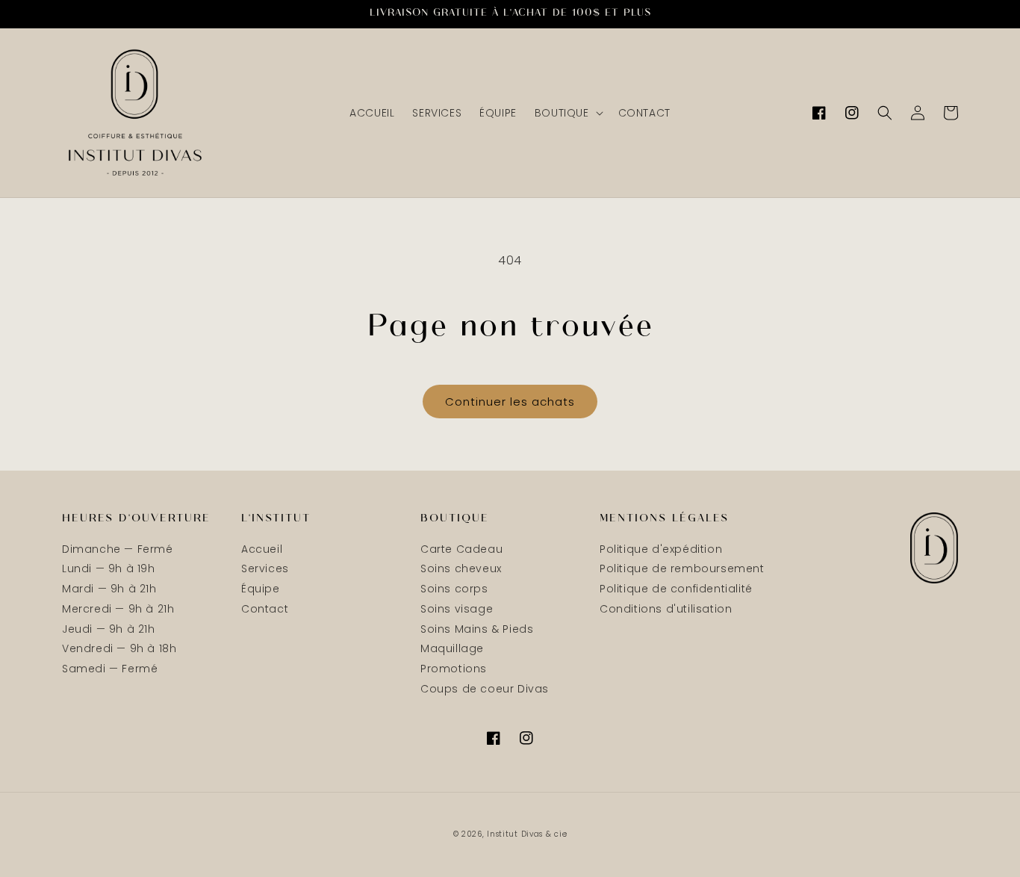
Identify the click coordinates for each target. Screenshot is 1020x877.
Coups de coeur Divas (484, 688)
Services (265, 568)
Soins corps (454, 588)
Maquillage (452, 648)
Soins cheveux (461, 568)
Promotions (453, 668)
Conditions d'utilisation (666, 608)
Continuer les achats (510, 401)
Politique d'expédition (661, 550)
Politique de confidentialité (676, 588)
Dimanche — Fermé (117, 550)
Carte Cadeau (461, 550)
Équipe (260, 588)
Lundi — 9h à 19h (108, 568)
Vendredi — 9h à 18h (119, 648)
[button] (567, 112)
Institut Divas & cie (527, 834)
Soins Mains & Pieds (476, 629)
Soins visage (456, 608)
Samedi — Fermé (110, 668)
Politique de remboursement (682, 568)
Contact (264, 608)
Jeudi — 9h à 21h (108, 629)
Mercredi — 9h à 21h (118, 608)
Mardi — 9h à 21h (109, 588)
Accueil (261, 550)
